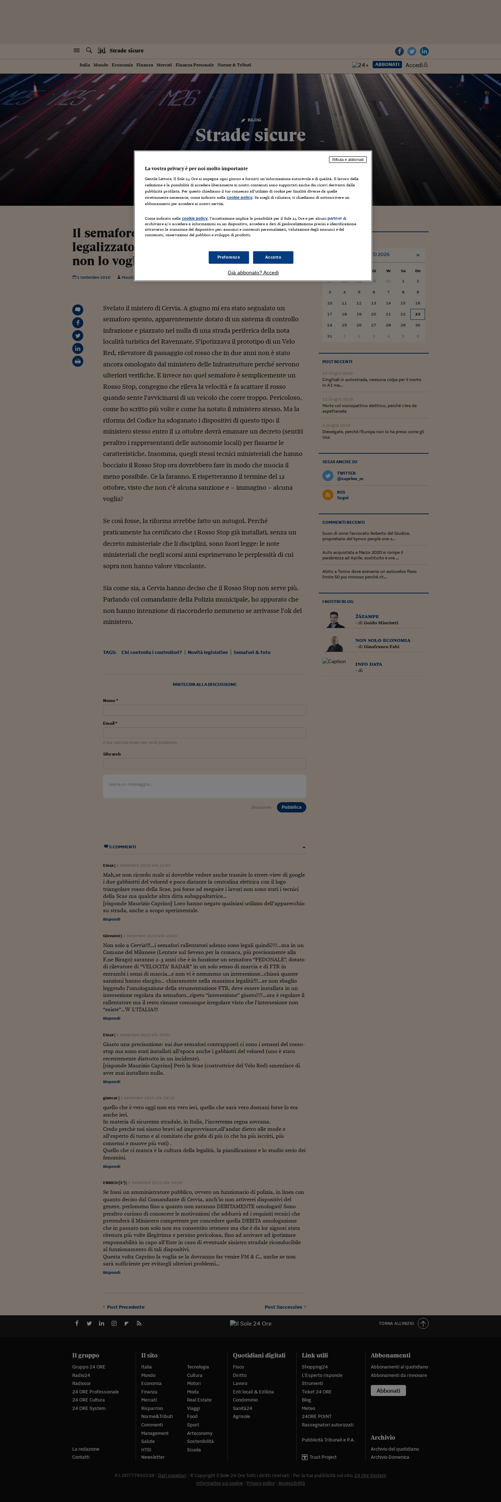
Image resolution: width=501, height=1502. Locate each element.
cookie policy (239, 197)
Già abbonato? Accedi (253, 272)
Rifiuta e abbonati (347, 159)
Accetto (273, 257)
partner (335, 218)
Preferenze (228, 257)
